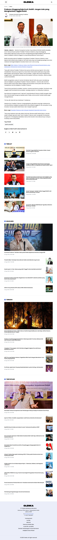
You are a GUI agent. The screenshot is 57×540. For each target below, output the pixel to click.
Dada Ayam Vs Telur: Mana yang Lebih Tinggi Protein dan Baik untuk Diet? (23, 269)
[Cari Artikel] (51, 2)
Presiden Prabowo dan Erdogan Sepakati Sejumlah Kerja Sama (28, 110)
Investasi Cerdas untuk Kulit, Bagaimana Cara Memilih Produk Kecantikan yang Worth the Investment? (24, 278)
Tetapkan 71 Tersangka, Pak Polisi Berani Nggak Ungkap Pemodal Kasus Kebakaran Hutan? (22, 349)
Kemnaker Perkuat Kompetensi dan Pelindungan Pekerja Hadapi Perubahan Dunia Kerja (26, 410)
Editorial (28, 522)
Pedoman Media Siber (28, 524)
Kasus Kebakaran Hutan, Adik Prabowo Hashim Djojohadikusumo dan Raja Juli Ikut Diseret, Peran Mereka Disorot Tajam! (27, 331)
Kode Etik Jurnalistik (28, 526)
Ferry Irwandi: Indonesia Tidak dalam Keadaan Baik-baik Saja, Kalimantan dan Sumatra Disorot (24, 436)
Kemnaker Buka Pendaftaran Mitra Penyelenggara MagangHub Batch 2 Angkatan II (22, 446)
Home (5, 6)
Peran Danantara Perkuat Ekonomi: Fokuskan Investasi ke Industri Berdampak (24, 482)
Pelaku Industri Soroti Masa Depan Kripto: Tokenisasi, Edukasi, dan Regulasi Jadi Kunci (23, 464)
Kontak (28, 520)
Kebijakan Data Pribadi (28, 530)
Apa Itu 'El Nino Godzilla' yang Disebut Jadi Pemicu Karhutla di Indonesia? (23, 418)
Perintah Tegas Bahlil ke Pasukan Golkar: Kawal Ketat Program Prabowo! (38, 151)
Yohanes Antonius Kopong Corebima (18, 14)
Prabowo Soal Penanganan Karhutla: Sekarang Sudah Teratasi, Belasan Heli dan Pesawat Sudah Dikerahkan (23, 339)
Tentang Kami (28, 518)
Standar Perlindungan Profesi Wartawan (28, 528)
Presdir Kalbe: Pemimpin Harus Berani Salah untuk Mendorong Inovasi (22, 260)
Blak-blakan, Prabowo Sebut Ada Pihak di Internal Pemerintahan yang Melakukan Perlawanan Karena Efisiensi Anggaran (27, 66)
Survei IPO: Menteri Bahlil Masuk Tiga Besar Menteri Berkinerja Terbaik (39, 205)
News (10, 6)
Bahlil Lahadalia (9, 124)
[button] (5, 132)
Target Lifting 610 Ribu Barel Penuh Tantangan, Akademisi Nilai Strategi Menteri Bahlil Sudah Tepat (39, 164)
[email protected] (29, 514)
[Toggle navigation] (6, 2)
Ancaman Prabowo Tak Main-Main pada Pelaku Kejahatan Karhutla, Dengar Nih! (24, 252)
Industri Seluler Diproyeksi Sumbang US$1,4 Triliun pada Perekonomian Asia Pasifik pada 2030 (23, 455)
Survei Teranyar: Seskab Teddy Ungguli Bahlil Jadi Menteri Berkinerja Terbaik (38, 192)
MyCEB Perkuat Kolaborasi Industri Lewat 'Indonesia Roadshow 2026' (21, 427)
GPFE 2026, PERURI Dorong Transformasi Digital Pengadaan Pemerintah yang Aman (24, 473)
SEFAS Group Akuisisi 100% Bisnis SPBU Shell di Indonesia (18, 287)
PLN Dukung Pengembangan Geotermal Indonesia (17, 491)
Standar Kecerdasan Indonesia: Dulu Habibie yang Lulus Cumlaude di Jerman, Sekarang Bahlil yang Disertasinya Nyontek (39, 178)
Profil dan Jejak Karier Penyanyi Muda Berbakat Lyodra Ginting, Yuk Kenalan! (23, 367)
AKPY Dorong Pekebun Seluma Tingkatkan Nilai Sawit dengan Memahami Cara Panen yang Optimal (24, 358)
